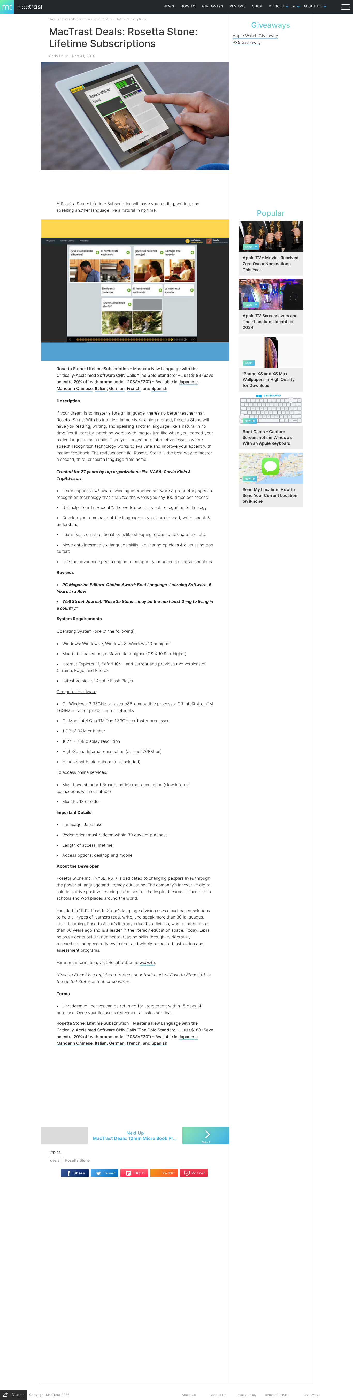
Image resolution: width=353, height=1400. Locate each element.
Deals (64, 19)
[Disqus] (135, 1316)
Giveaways (312, 1395)
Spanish (159, 388)
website (147, 962)
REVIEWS (238, 6)
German (117, 388)
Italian (101, 388)
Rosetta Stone (77, 1160)
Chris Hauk (58, 55)
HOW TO (188, 6)
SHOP (257, 6)
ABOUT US (313, 6)
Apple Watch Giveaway (255, 35)
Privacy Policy (246, 1395)
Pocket (198, 1173)
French (134, 388)
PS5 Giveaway (247, 42)
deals (54, 1160)
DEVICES (276, 6)
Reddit (168, 1173)
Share (79, 1173)
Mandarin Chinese (75, 388)
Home (53, 19)
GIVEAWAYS (212, 6)
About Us (189, 1395)
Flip (128, 1171)
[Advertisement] (135, 185)
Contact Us (218, 1395)
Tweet (109, 1173)
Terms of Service (276, 1395)
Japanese (188, 381)
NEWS (168, 6)
